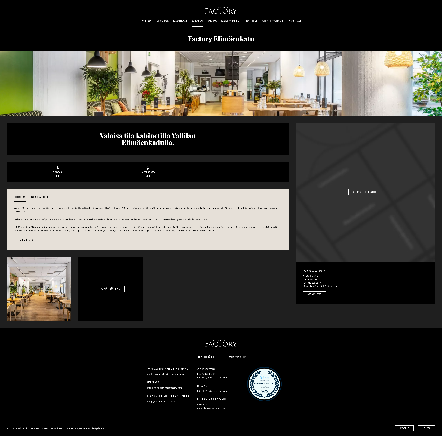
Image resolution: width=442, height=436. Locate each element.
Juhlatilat (197, 20)
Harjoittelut (294, 20)
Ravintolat (146, 20)
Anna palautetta (237, 356)
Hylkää (426, 428)
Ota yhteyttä (314, 294)
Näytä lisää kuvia (110, 289)
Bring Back (163, 20)
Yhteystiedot (250, 20)
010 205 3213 (314, 283)
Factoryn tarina (230, 20)
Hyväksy (404, 428)
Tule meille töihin (205, 356)
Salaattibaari (180, 20)
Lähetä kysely (26, 240)
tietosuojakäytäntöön (94, 428)
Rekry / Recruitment (272, 20)
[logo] (221, 13)
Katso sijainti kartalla (365, 192)
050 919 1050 (208, 374)
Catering (212, 20)
